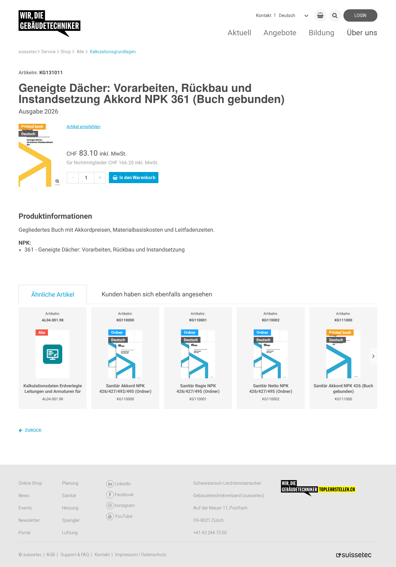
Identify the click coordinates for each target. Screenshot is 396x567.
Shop (66, 51)
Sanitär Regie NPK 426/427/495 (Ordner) (198, 389)
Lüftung (70, 532)
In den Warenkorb (137, 177)
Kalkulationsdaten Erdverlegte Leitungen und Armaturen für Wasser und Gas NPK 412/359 (52, 389)
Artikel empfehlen (83, 126)
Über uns (362, 32)
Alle (80, 51)
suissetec (28, 51)
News (24, 495)
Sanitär (69, 495)
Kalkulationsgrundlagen (113, 51)
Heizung (70, 507)
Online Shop (30, 483)
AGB (51, 554)
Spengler (71, 520)
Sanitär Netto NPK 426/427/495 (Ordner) (270, 389)
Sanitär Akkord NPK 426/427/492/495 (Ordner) (125, 389)
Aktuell (239, 32)
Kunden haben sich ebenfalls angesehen (156, 294)
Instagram (125, 505)
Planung (70, 483)
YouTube (123, 516)
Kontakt (263, 15)
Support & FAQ (75, 554)
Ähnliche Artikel (52, 294)
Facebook (124, 494)
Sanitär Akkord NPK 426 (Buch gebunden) (343, 389)
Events (25, 507)
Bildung (321, 32)
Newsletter (29, 520)
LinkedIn (123, 483)
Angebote (280, 32)
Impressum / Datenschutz (140, 554)
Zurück (32, 430)
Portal (24, 532)
